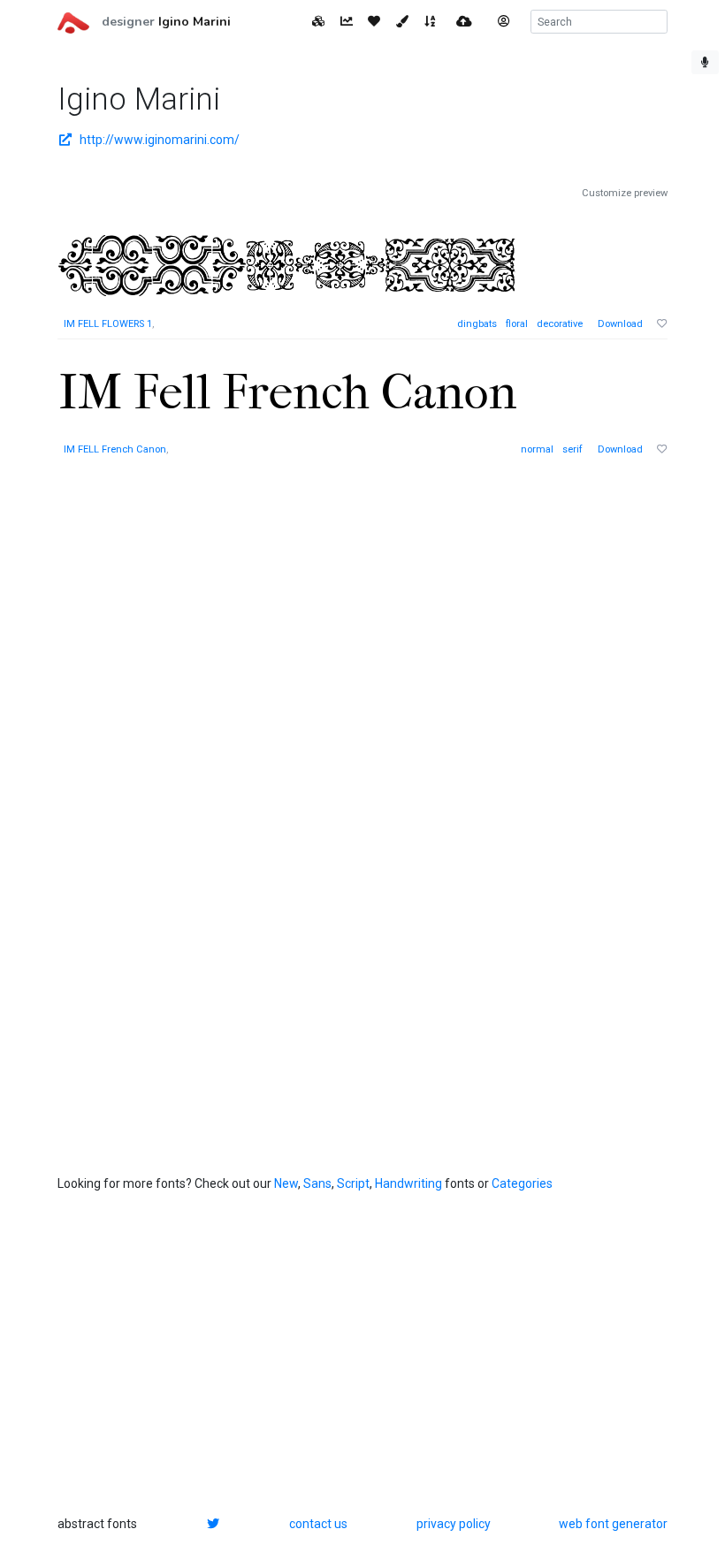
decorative (560, 324)
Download (620, 324)
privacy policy (453, 1524)
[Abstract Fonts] (73, 21)
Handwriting (408, 1183)
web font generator (613, 1524)
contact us (318, 1524)
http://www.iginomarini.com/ (160, 140)
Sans (317, 1183)
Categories (522, 1183)
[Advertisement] (190, 747)
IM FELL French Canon (115, 449)
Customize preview (625, 193)
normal (537, 449)
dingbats (477, 324)
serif (572, 449)
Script (353, 1183)
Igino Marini (194, 21)
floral (517, 324)
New (286, 1183)
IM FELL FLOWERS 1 (108, 324)
